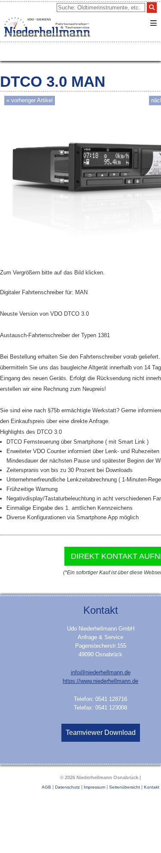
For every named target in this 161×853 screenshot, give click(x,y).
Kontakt (151, 787)
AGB (46, 787)
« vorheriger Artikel (29, 100)
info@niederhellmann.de (101, 672)
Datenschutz (67, 787)
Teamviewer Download (101, 732)
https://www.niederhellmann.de (100, 681)
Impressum (94, 787)
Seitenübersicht (124, 787)
